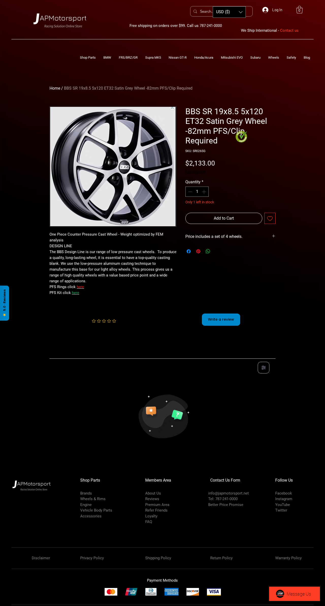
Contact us (289, 30)
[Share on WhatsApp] (208, 251)
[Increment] (204, 191)
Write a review (221, 319)
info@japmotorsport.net (228, 493)
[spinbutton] (197, 191)
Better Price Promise (225, 504)
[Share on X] (218, 251)
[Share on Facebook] (189, 251)
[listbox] (229, 12)
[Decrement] (189, 191)
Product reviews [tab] (68, 352)
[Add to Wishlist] (269, 218)
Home (55, 88)
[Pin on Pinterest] (198, 251)
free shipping (195, 172)
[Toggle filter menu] (263, 367)
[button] (299, 9)
